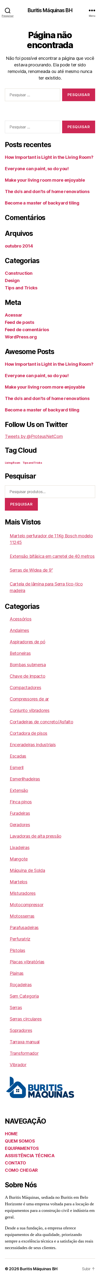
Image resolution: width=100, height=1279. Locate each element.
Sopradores (21, 1030)
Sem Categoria (24, 996)
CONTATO (15, 1162)
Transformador (24, 1053)
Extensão (19, 790)
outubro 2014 (19, 246)
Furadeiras (20, 813)
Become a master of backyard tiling (42, 202)
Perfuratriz (20, 938)
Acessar (13, 315)
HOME (11, 1133)
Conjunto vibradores (30, 710)
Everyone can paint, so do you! (37, 168)
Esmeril (17, 767)
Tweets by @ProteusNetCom (34, 436)
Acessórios (20, 619)
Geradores (20, 824)
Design (12, 280)
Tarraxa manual (25, 1041)
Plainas (17, 973)
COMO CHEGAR (21, 1170)
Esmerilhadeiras (25, 779)
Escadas (18, 756)
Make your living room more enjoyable (45, 180)
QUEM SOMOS (20, 1141)
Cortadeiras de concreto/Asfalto (41, 721)
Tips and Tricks (21, 287)
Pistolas (17, 950)
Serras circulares (26, 1018)
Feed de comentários (27, 329)
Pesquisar (21, 504)
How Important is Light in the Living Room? (49, 157)
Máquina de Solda (27, 870)
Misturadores (23, 893)
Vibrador (18, 1064)
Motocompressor (26, 904)
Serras (16, 1007)
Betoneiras (20, 653)
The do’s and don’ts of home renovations (47, 191)
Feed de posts (19, 322)
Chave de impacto (27, 676)
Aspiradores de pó (27, 641)
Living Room (12, 462)
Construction (19, 273)
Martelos (18, 881)
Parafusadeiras (24, 927)
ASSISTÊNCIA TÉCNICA (30, 1155)
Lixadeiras (19, 847)
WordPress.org (21, 336)
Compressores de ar (29, 699)
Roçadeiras (21, 984)
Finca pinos (21, 801)
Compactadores (25, 687)
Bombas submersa (28, 664)
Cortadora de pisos (28, 733)
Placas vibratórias (27, 961)
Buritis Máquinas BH (50, 10)
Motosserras (22, 916)
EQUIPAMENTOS (22, 1148)
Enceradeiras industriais (33, 744)
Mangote (19, 859)
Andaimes (19, 630)
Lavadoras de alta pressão (35, 836)
